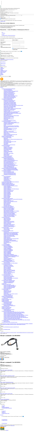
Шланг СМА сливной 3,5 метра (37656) (6, 393)
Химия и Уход (4, 283)
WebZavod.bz (12, 425)
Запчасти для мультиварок (6, 274)
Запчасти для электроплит (6, 145)
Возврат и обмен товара (5, 413)
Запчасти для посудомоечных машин (7, 230)
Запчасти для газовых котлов (6, 284)
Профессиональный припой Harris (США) (8, 184)
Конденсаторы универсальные (6, 182)
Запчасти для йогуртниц (6, 306)
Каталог (3, 411)
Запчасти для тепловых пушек (6, 299)
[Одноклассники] (2, 359)
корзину (7, 430)
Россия (3, 34)
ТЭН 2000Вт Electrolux (6, 329)
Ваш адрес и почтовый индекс (5, 12)
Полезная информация (5, 407)
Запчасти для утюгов (5, 320)
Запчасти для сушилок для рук (6, 307)
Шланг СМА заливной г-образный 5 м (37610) (7, 375)
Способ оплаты (2, 15)
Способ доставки (3, 13)
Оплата (3, 406)
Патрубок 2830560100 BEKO (4, 399)
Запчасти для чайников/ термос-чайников (8, 261)
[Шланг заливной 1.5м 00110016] (9, 350)
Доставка (3, 405)
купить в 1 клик (7, 357)
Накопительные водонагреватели (7, 301)
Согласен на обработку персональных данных (20, 48)
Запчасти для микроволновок (6, 136)
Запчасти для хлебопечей (6, 263)
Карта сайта (4, 412)
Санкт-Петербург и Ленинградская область (8, 35)
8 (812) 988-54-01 (4, 419)
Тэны (3, 175)
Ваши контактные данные (4, 9)
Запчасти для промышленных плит (7, 157)
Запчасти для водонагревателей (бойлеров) (8, 88)
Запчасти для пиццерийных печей (7, 296)
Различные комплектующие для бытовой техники (9, 322)
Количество (2, 16)
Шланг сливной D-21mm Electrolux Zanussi (6, 382)
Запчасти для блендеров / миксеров (7, 198)
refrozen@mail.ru (2, 65)
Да (2, 32)
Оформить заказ (2, 21)
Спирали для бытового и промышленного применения (10, 181)
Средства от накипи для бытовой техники (8, 280)
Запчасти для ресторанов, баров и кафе (8, 311)
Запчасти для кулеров (5, 227)
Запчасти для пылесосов (5, 217)
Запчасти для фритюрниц (6, 308)
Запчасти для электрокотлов (6, 170)
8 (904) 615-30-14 (2, 63)
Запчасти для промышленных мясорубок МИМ (9, 168)
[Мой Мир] (3, 359)
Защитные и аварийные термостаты (7, 183)
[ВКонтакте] (0, 359)
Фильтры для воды (5, 298)
